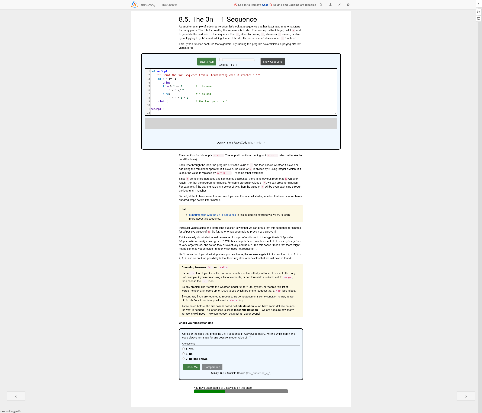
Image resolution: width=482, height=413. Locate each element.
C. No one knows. (197, 359)
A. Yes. (190, 349)
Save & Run (207, 61)
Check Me (192, 367)
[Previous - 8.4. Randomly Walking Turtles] (16, 396)
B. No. (189, 354)
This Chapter (169, 5)
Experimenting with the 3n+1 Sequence (212, 215)
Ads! (265, 5)
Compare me (212, 367)
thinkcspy (148, 4)
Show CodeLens (272, 61)
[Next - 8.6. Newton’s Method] (466, 396)
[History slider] (221, 59)
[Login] (134, 4)
